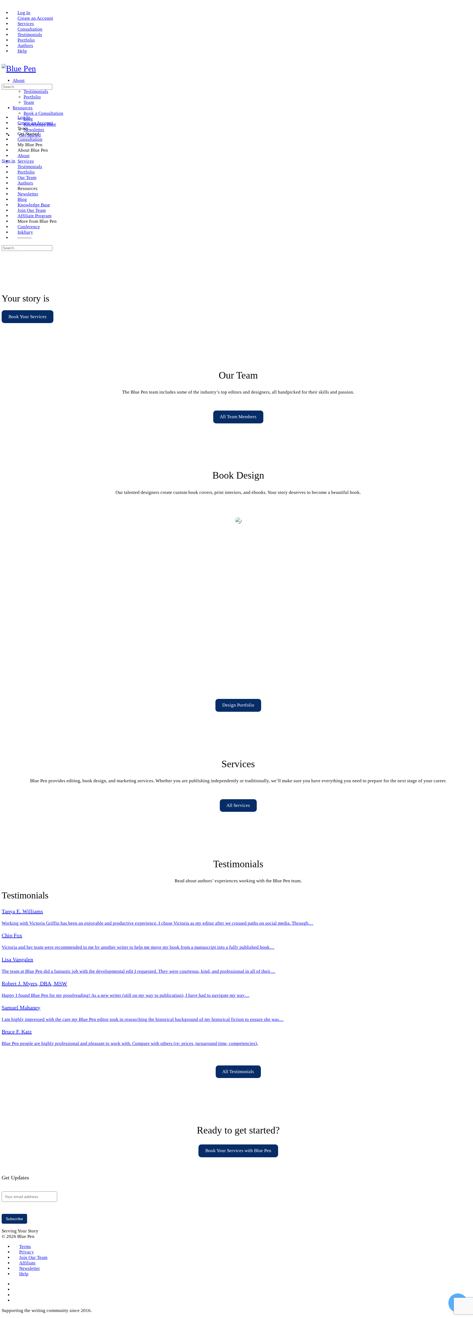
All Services (238, 805)
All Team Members (238, 416)
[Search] (5, 155)
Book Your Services (27, 316)
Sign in (8, 160)
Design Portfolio (238, 705)
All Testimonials (238, 1071)
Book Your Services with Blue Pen (238, 1150)
